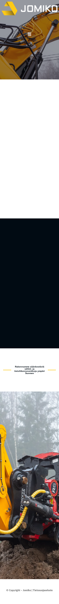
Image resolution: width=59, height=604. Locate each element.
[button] (29, 34)
